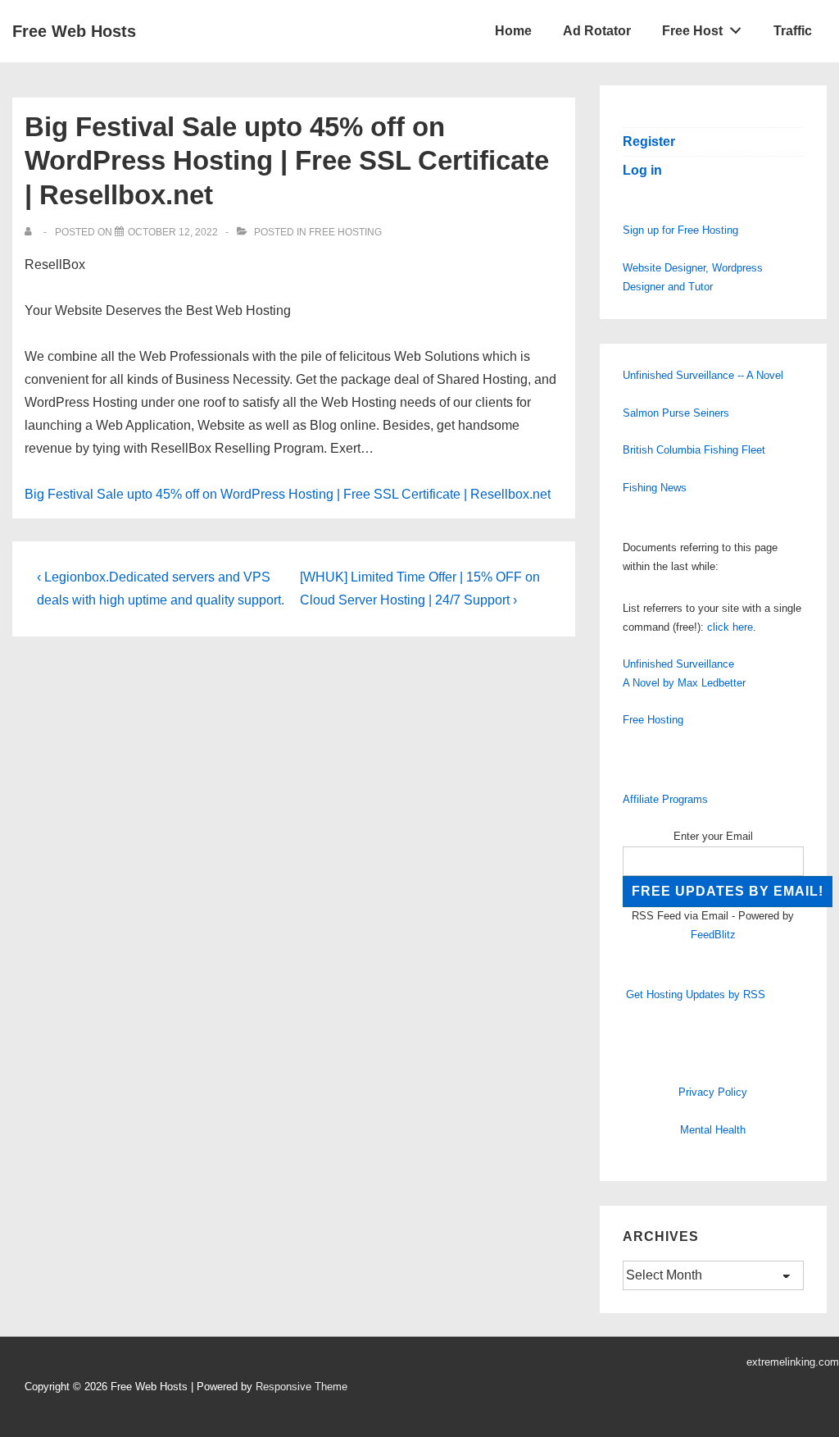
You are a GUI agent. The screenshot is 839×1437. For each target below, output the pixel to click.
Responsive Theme (301, 1386)
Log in (642, 170)
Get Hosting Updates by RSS (695, 994)
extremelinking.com (792, 1362)
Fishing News (655, 487)
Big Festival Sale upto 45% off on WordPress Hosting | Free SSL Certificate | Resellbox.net (288, 494)
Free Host (692, 31)
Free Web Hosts (74, 31)
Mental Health (713, 1130)
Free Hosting (345, 232)
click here (730, 627)
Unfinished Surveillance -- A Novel (703, 375)
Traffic (792, 31)
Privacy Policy (712, 1092)
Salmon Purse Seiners (676, 413)
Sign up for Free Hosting (680, 230)
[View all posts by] (32, 232)
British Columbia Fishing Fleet (694, 450)
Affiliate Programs (665, 799)
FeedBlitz (713, 934)
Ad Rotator (597, 31)
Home (513, 31)
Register (649, 141)
